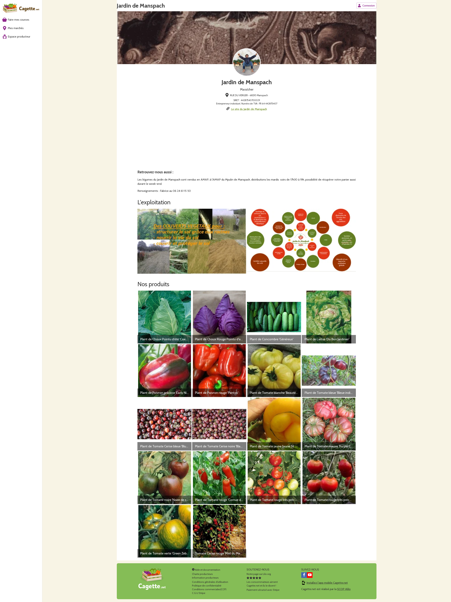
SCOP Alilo (344, 589)
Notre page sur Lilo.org (259, 574)
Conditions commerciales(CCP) (209, 589)
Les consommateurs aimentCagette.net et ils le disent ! (262, 583)
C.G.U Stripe (198, 593)
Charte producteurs (202, 574)
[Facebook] (304, 575)
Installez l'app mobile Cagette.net (327, 582)
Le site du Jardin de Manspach (249, 109)
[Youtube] (310, 575)
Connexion (368, 5)
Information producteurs (205, 577)
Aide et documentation (207, 569)
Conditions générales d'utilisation (210, 582)
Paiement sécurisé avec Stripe (263, 589)
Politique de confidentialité (206, 585)
